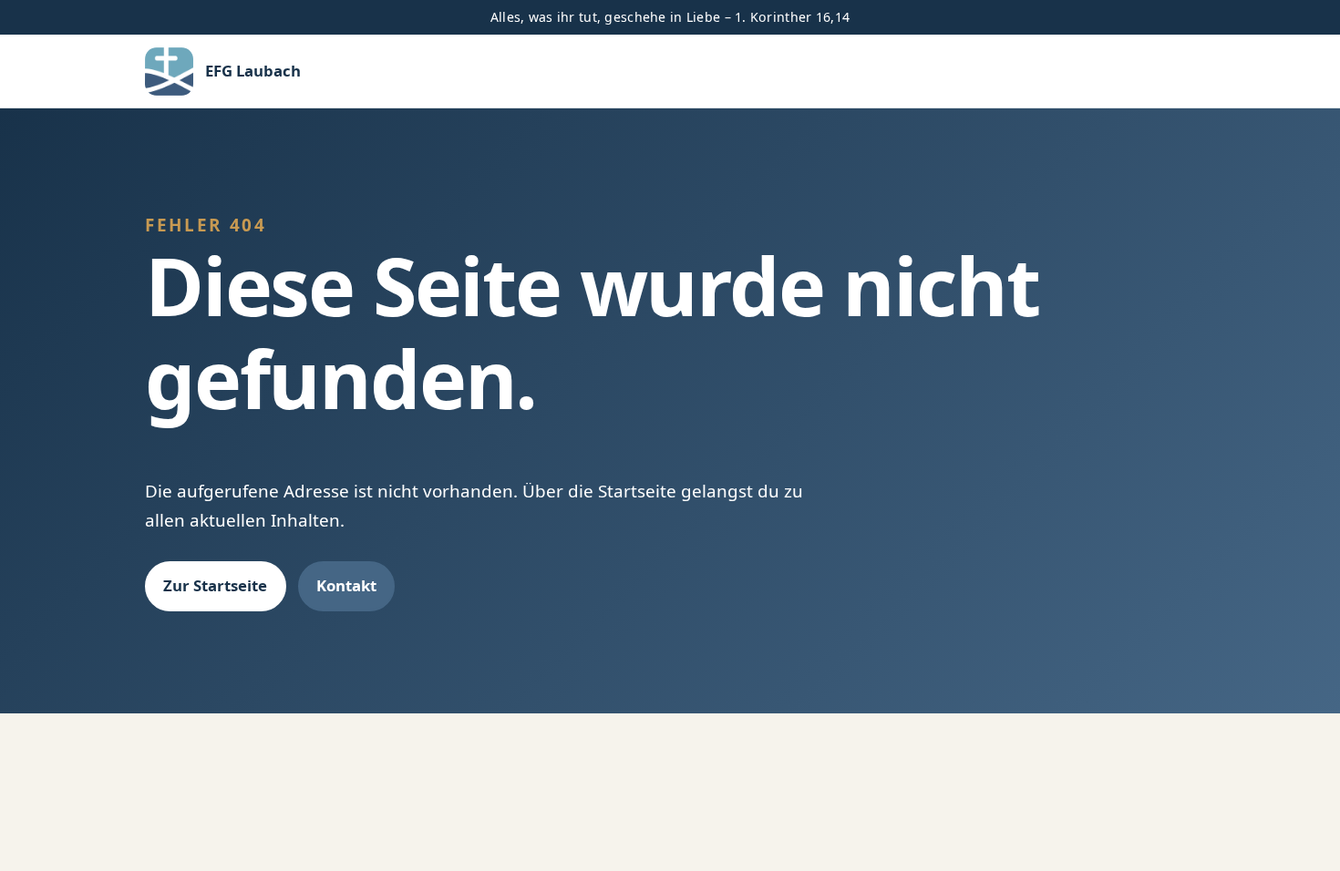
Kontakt (346, 585)
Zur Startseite (215, 585)
